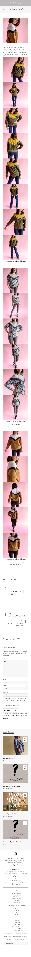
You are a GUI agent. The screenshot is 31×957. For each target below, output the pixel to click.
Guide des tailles (17, 897)
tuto (12, 594)
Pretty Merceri (20, 261)
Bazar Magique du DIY (9, 814)
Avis (4, 658)
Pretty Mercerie (21, 559)
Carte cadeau (17, 900)
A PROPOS (17, 902)
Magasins (17, 920)
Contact (17, 910)
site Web (5, 692)
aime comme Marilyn (9, 758)
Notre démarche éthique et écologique (17, 905)
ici (20, 564)
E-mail (5, 685)
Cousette (17, 424)
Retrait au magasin (16, 893)
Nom (4, 679)
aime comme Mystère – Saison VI (12, 842)
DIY (12, 588)
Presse (16, 908)
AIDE (16, 891)
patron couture (16, 591)
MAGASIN (17, 927)
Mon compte (17, 922)
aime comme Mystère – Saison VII (12, 786)
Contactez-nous (16, 918)
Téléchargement (17, 895)
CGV (17, 912)
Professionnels (16, 917)
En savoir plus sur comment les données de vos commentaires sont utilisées (15, 716)
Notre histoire (16, 907)
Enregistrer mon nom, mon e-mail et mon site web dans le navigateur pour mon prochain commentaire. (15, 700)
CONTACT (17, 914)
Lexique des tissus (16, 898)
